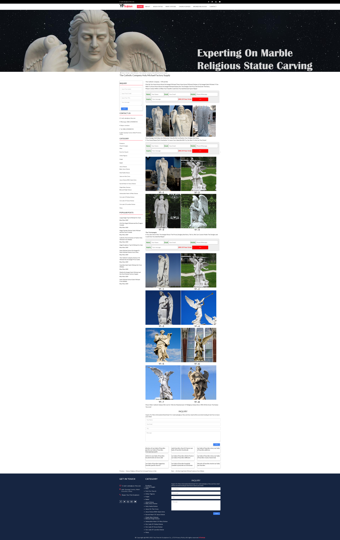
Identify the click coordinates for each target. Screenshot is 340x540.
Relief (121, 163)
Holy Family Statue (125, 172)
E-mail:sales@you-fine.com (127, 1)
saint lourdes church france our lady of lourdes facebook (182, 449)
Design (128, 73)
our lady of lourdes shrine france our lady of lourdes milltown (182, 457)
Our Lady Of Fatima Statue (127, 197)
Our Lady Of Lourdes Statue (127, 204)
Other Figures (123, 155)
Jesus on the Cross (125, 176)
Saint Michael (134, 73)
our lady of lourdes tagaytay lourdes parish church (155, 464)
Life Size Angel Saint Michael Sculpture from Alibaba (190, 471)
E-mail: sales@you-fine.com (127, 118)
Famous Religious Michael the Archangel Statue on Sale (141, 471)
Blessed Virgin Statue (126, 190)
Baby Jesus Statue (125, 169)
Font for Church (124, 152)
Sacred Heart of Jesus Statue (128, 183)
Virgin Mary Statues (125, 187)
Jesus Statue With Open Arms (128, 180)
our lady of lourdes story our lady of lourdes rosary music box (208, 457)
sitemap (202, 537)
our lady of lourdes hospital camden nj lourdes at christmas (182, 464)
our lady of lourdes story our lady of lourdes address (208, 449)
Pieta (121, 208)
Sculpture (126, 6)
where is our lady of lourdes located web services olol (155, 457)
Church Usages (124, 146)
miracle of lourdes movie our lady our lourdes (208, 464)
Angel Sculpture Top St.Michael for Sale (131, 245)
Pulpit (121, 159)
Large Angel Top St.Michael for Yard (130, 218)
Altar (121, 148)
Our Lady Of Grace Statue (127, 200)
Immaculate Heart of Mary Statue (129, 193)
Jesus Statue (123, 166)
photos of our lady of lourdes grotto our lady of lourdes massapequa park (155, 450)
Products (122, 143)
